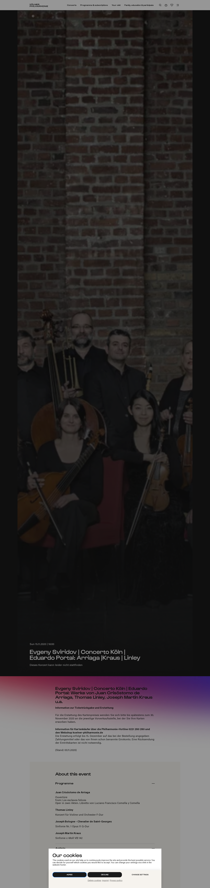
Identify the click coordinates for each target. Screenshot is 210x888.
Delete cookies (94, 881)
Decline (105, 875)
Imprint (105, 881)
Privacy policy (116, 881)
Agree (70, 875)
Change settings (140, 875)
